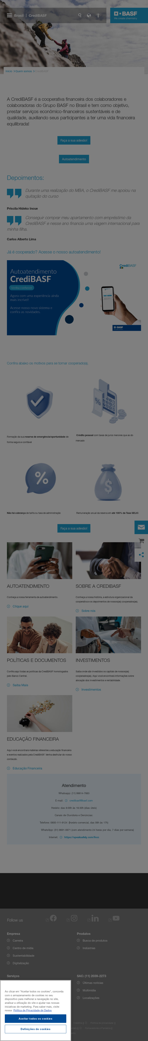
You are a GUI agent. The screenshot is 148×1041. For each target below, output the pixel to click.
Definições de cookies (35, 1029)
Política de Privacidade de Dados (32, 1010)
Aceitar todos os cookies (35, 1018)
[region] (35, 1010)
